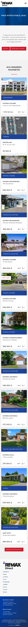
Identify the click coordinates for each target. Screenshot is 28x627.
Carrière (5, 584)
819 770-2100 (8, 614)
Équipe (4, 574)
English (5, 592)
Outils (4, 579)
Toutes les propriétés (14, 549)
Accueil (5, 48)
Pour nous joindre (18, 48)
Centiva (17, 625)
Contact (5, 589)
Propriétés (6, 571)
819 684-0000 (9, 605)
